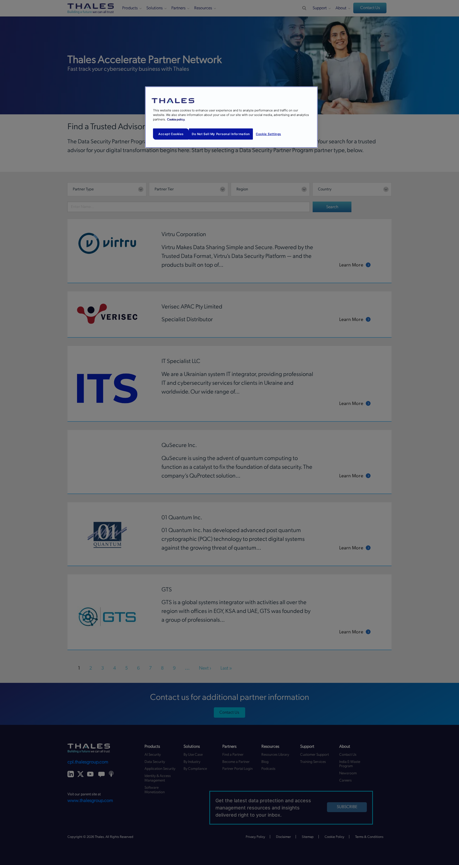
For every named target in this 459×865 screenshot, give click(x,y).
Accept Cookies (171, 134)
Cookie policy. (176, 119)
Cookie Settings (268, 134)
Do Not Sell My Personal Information (221, 134)
